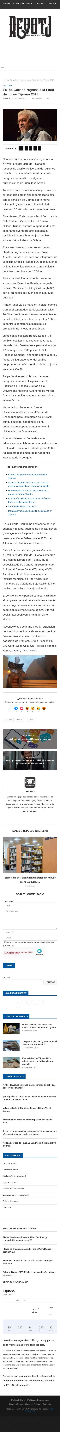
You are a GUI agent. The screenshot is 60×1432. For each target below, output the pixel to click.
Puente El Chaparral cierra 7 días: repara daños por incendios (28, 1262)
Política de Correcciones (13, 1188)
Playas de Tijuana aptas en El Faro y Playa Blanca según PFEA (27, 1250)
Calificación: (8, 901)
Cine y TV (31, 3)
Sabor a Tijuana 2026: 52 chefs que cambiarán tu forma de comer (29, 1273)
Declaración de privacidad (14, 1176)
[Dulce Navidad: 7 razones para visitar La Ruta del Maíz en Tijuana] (11, 1028)
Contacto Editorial (10, 1170)
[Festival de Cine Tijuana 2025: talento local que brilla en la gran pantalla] (11, 1062)
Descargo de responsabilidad (16, 1195)
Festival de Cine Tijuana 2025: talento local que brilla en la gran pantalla (38, 1061)
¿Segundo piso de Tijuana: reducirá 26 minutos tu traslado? (39, 1042)
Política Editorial (10, 1182)
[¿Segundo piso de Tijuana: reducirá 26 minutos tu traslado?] (11, 1045)
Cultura (8, 719)
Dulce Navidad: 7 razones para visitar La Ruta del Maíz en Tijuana (39, 1026)
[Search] (57, 67)
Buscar (6, 978)
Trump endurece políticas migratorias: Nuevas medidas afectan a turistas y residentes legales (30, 1132)
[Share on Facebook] (21, 148)
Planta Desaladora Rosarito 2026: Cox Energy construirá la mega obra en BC (25, 1238)
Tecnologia (18, 3)
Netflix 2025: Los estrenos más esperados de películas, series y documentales (29, 1086)
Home (5, 80)
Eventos (41, 3)
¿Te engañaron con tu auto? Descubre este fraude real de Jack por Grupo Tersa (29, 1098)
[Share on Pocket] (39, 148)
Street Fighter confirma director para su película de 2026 (27, 1121)
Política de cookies (11, 1201)
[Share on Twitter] (26, 148)
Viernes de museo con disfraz (23, 506)
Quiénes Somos (10, 1163)
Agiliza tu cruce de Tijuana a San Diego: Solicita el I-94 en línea (29, 1144)
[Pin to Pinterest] (30, 148)
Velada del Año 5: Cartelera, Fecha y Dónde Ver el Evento (27, 1109)
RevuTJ (8, 98)
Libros (19, 719)
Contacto (52, 3)
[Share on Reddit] (35, 148)
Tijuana (6, 3)
